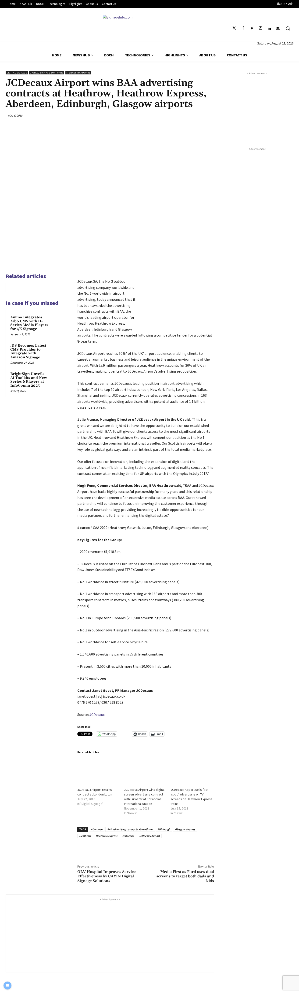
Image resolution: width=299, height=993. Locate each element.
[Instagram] (260, 28)
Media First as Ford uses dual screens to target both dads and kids (185, 876)
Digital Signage (17, 72)
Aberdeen (97, 829)
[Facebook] (243, 28)
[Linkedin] (269, 28)
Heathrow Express (106, 836)
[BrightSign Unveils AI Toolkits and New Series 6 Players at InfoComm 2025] (58, 378)
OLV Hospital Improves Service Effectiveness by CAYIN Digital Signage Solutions (106, 876)
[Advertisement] (110, 934)
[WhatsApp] (198, 115)
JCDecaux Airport (149, 836)
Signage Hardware (78, 72)
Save (189, 116)
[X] (176, 115)
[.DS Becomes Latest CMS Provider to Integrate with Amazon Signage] (58, 350)
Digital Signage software (46, 72)
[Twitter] (234, 28)
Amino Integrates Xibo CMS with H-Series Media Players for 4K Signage (29, 323)
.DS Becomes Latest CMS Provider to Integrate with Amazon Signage (28, 351)
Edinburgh (164, 829)
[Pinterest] (252, 28)
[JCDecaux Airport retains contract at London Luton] (98, 770)
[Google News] (278, 28)
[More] (209, 115)
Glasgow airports (185, 829)
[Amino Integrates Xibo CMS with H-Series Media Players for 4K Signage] (58, 322)
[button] (287, 28)
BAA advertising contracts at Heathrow (130, 829)
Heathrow (85, 836)
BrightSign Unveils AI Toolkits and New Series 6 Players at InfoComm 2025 (28, 380)
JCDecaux (97, 714)
